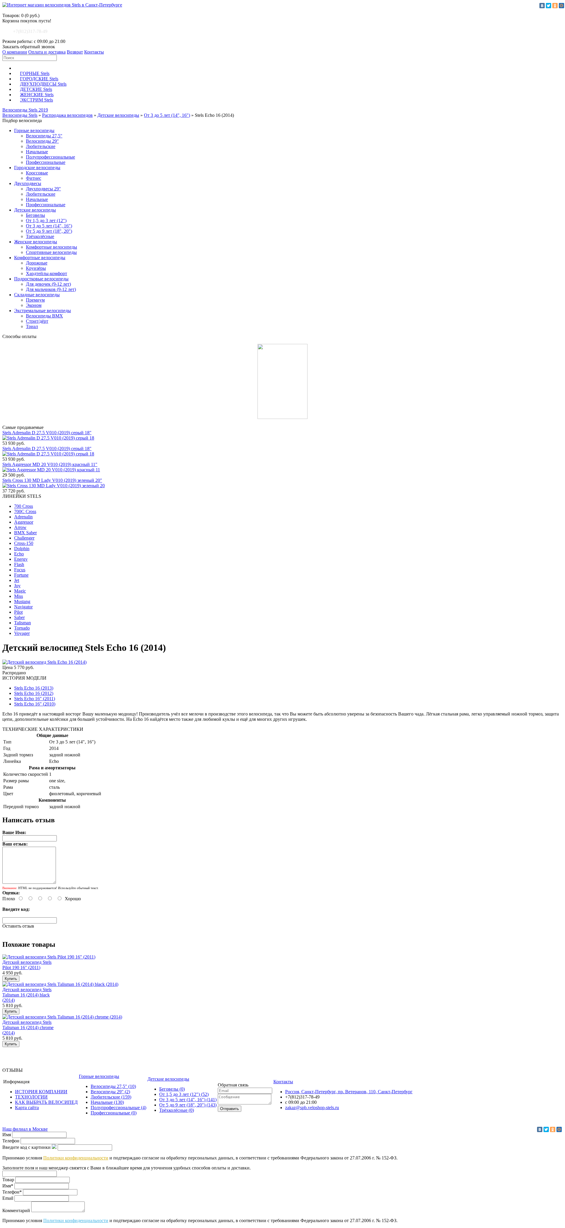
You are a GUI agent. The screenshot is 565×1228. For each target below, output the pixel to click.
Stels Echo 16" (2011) (34, 698)
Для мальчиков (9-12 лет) (51, 289)
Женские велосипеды (35, 241)
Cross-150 (23, 543)
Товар (8, 1179)
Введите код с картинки (26, 1147)
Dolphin (21, 548)
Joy (17, 585)
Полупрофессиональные (50, 156)
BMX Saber (25, 532)
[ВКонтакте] (542, 5)
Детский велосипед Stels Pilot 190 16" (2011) (26, 965)
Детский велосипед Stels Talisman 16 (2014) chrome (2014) (28, 1027)
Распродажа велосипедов (67, 115)
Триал (32, 326)
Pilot (18, 612)
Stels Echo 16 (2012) (33, 693)
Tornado (22, 627)
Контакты (94, 51)
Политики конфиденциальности (75, 1157)
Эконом (33, 305)
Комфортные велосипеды (51, 246)
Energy (21, 559)
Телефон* (12, 1191)
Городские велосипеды (37, 167)
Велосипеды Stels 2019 (25, 109)
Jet (16, 580)
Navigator (23, 606)
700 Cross (23, 506)
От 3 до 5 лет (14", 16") (167, 115)
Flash (19, 564)
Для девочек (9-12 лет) (48, 284)
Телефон (10, 1140)
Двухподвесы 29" (43, 188)
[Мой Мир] (561, 5)
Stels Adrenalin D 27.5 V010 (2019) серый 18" (47, 432)
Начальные (37, 151)
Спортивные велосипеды (51, 252)
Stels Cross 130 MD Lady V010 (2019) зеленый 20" (52, 480)
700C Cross (25, 511)
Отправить (229, 1108)
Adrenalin (23, 516)
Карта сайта (27, 1107)
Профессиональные (45, 162)
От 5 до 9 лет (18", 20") (49, 231)
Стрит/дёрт (37, 321)
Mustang (22, 601)
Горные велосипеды (34, 130)
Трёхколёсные (40, 236)
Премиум (35, 299)
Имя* (7, 1185)
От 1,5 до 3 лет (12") (46, 220)
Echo (19, 553)
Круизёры (36, 268)
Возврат (75, 51)
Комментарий (16, 1210)
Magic (20, 590)
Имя (6, 1134)
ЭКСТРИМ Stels (36, 99)
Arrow (20, 527)
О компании (14, 51)
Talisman (22, 622)
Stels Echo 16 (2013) (33, 687)
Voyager (22, 633)
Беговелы (35, 215)
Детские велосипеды (118, 115)
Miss (18, 596)
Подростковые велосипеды (41, 278)
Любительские (40, 146)
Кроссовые (37, 172)
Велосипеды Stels (19, 115)
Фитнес (33, 178)
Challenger (24, 537)
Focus (19, 569)
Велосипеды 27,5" (44, 135)
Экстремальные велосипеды (42, 310)
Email (7, 1198)
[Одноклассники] (555, 5)
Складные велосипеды (37, 294)
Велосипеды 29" (42, 141)
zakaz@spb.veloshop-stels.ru (312, 1107)
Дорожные (36, 262)
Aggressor (23, 522)
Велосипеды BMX (44, 315)
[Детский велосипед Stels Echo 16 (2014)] (44, 662)
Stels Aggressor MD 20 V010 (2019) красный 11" (49, 464)
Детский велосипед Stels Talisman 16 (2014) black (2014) (26, 995)
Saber (19, 617)
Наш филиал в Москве (25, 1129)
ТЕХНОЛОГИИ (31, 1096)
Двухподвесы (27, 183)
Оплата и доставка (47, 51)
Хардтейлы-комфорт (46, 273)
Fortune (21, 575)
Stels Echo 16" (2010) (34, 703)
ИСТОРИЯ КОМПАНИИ (41, 1091)
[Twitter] (548, 5)
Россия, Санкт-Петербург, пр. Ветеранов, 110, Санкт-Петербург (349, 1091)
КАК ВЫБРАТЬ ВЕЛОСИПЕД (46, 1102)
